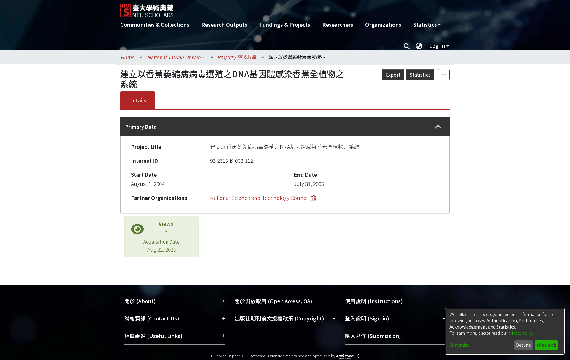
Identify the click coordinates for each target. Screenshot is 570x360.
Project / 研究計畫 (236, 57)
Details (137, 100)
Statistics (419, 74)
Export (393, 74)
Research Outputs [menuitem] (224, 24)
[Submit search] (406, 45)
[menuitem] (427, 24)
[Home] (253, 8)
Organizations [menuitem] (383, 24)
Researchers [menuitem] (337, 24)
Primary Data (141, 126)
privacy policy (520, 333)
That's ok (546, 345)
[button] (438, 126)
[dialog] (504, 331)
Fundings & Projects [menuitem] (284, 24)
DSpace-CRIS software (246, 356)
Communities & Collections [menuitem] (154, 24)
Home (127, 57)
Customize (459, 345)
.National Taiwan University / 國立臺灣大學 (175, 57)
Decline (523, 345)
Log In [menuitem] (437, 45)
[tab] (285, 126)
